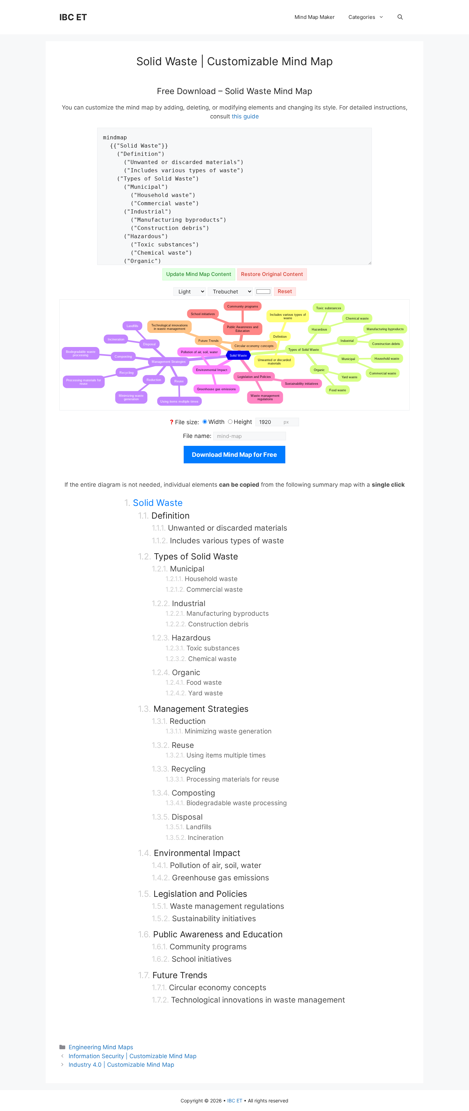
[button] (400, 17)
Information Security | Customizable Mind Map (132, 1056)
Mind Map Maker (315, 17)
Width (216, 421)
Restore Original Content (272, 274)
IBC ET (73, 17)
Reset (285, 291)
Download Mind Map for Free (234, 454)
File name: (198, 435)
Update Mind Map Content (198, 274)
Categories (361, 17)
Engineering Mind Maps (101, 1047)
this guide (245, 116)
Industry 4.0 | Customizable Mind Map (121, 1064)
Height (243, 421)
